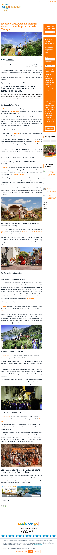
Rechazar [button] (37, 551)
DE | (56, 1)
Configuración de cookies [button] (21, 551)
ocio (53, 141)
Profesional (53, 8)
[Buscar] (54, 32)
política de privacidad (49, 71)
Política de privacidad (38, 544)
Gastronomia (32, 8)
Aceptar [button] (30, 551)
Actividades (12, 8)
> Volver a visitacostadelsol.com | (41, 1)
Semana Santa (10, 59)
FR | (54, 1)
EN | (53, 1)
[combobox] (49, 32)
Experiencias (41, 8)
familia (46, 141)
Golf (47, 8)
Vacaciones (24, 8)
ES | (51, 1)
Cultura (18, 8)
